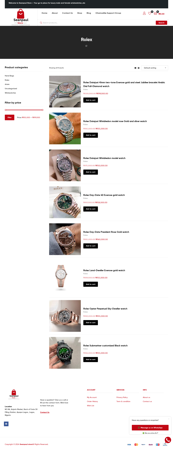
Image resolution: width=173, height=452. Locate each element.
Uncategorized (11, 88)
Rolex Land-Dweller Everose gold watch (104, 270)
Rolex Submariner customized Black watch (105, 345)
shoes (7, 84)
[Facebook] (6, 424)
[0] (149, 13)
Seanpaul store (26, 444)
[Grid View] (135, 67)
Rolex (85, 89)
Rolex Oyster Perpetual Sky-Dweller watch (105, 308)
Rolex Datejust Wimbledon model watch (104, 158)
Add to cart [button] (90, 100)
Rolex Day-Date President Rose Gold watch (106, 231)
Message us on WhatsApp (151, 428)
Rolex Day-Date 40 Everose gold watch (104, 195)
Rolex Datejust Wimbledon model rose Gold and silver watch (115, 121)
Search (161, 23)
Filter (10, 117)
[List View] (138, 67)
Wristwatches (10, 93)
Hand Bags (9, 76)
